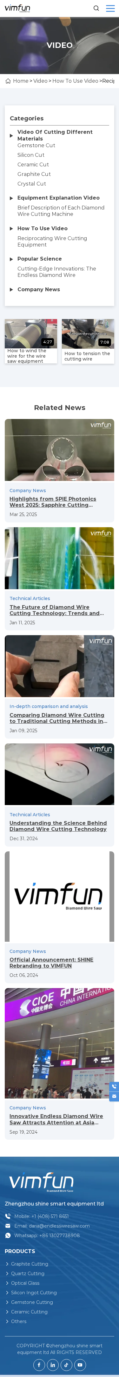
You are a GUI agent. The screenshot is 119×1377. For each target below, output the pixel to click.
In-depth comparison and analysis (49, 706)
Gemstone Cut (36, 145)
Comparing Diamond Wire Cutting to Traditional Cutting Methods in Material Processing (57, 718)
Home (21, 81)
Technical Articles (30, 598)
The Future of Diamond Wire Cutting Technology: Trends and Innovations (55, 610)
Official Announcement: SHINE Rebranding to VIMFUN (51, 963)
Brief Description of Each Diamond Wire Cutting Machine (61, 211)
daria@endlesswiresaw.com (59, 1226)
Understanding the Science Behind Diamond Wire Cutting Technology (58, 826)
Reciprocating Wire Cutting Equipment (52, 241)
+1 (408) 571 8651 (50, 1216)
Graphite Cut (34, 174)
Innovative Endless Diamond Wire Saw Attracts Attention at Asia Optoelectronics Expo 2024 (56, 1119)
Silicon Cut (30, 155)
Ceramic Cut (33, 165)
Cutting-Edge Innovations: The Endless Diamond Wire (56, 272)
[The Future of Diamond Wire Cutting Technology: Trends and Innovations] (59, 558)
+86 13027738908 (59, 1235)
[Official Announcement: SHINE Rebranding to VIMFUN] (59, 896)
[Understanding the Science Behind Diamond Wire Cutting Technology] (59, 774)
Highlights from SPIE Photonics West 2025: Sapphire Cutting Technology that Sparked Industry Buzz (57, 502)
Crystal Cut (31, 184)
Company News (28, 490)
